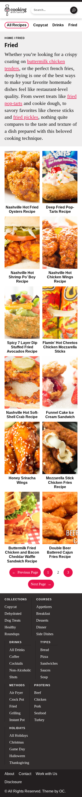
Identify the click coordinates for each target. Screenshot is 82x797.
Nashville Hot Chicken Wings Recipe (60, 277)
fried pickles (25, 117)
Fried (72, 25)
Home (9, 38)
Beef (37, 693)
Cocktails (16, 663)
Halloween (17, 756)
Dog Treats (12, 620)
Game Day (17, 749)
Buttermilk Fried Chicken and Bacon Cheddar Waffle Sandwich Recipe (22, 554)
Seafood (40, 713)
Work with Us (46, 774)
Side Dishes (44, 634)
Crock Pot (16, 699)
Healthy (10, 627)
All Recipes (16, 25)
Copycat (40, 25)
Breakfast (43, 613)
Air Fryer (16, 693)
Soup (44, 677)
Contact (25, 774)
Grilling (14, 713)
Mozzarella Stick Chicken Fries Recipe (60, 482)
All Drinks (17, 650)
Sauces (45, 670)
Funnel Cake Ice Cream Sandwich (60, 415)
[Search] (73, 10)
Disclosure (13, 782)
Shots (13, 677)
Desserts (42, 620)
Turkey (39, 720)
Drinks (58, 25)
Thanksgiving (19, 763)
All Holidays (18, 735)
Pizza (44, 657)
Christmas (16, 742)
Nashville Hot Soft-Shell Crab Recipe (22, 415)
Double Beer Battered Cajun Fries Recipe (60, 552)
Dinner (41, 627)
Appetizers (44, 607)
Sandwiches (49, 663)
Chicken (40, 699)
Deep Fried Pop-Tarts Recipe (60, 209)
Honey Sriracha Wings (22, 480)
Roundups (12, 634)
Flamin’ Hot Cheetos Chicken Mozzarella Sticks (60, 347)
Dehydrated (13, 613)
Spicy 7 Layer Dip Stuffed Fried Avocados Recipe (22, 347)
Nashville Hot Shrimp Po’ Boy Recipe (22, 277)
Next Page (41, 584)
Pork (37, 706)
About (9, 774)
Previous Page (25, 572)
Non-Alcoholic (20, 670)
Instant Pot (17, 720)
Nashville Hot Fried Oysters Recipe (22, 209)
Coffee (14, 657)
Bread (44, 650)
